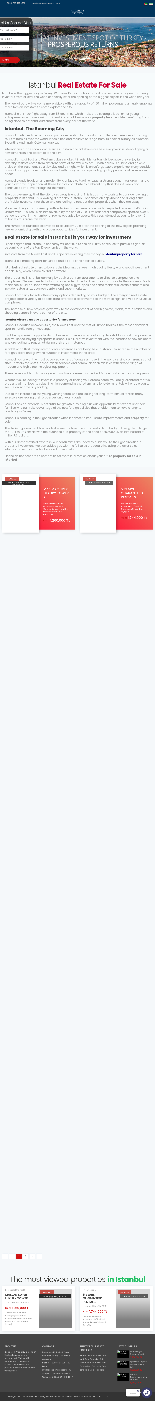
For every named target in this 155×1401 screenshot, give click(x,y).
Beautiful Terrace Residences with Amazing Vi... (108, 1222)
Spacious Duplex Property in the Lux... (138, 1364)
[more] (8, 1324)
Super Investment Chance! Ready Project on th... (107, 811)
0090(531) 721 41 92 (61, 1362)
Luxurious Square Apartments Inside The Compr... (34, 1066)
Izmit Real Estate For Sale (92, 1369)
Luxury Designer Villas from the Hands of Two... (112, 711)
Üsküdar (9, 972)
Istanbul (17, 617)
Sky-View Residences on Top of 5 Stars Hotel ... (36, 967)
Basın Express (87, 816)
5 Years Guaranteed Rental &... (132, 493)
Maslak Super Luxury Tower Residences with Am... (36, 1222)
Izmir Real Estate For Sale (92, 1359)
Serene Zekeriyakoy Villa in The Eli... (138, 1377)
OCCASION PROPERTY (62, 1377)
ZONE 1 (17, 972)
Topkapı (9, 717)
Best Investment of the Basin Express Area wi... (110, 1110)
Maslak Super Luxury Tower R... (56, 493)
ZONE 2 (98, 816)
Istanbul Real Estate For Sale (93, 1355)
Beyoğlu (97, 1306)
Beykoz (84, 617)
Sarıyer (8, 617)
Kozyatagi (85, 1171)
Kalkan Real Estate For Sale (93, 1362)
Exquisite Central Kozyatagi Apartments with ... (104, 1166)
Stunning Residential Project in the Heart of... (34, 712)
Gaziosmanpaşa (89, 1227)
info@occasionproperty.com (46, 3)
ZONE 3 (93, 916)
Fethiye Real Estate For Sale (93, 1366)
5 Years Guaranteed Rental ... (92, 1298)
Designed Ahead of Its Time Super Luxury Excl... (113, 612)
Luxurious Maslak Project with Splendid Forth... (31, 612)
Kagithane (10, 1171)
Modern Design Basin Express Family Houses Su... (34, 911)
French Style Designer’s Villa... (138, 1353)
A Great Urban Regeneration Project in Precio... (37, 1166)
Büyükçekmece (88, 716)
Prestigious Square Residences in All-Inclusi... (111, 1011)
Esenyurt (85, 916)
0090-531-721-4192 (16, 3)
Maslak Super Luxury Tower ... (18, 1296)
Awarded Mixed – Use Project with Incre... (109, 911)
